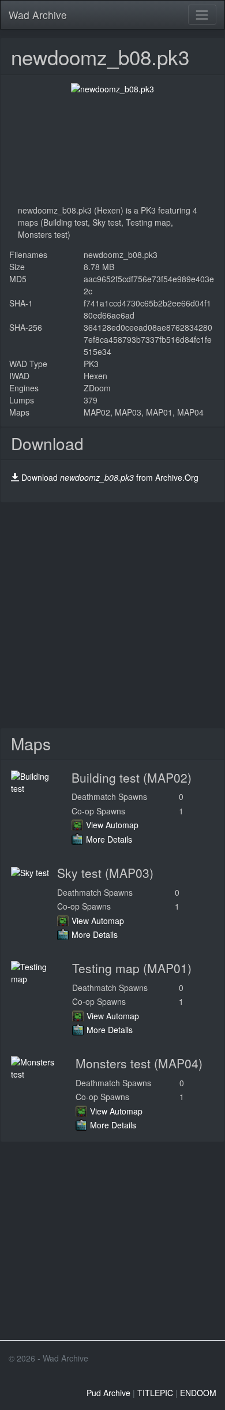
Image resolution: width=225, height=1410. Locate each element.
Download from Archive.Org (109, 477)
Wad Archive (38, 15)
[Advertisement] (112, 615)
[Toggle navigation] (202, 15)
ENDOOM (198, 1392)
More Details (109, 839)
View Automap (112, 825)
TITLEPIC (155, 1392)
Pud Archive (108, 1392)
